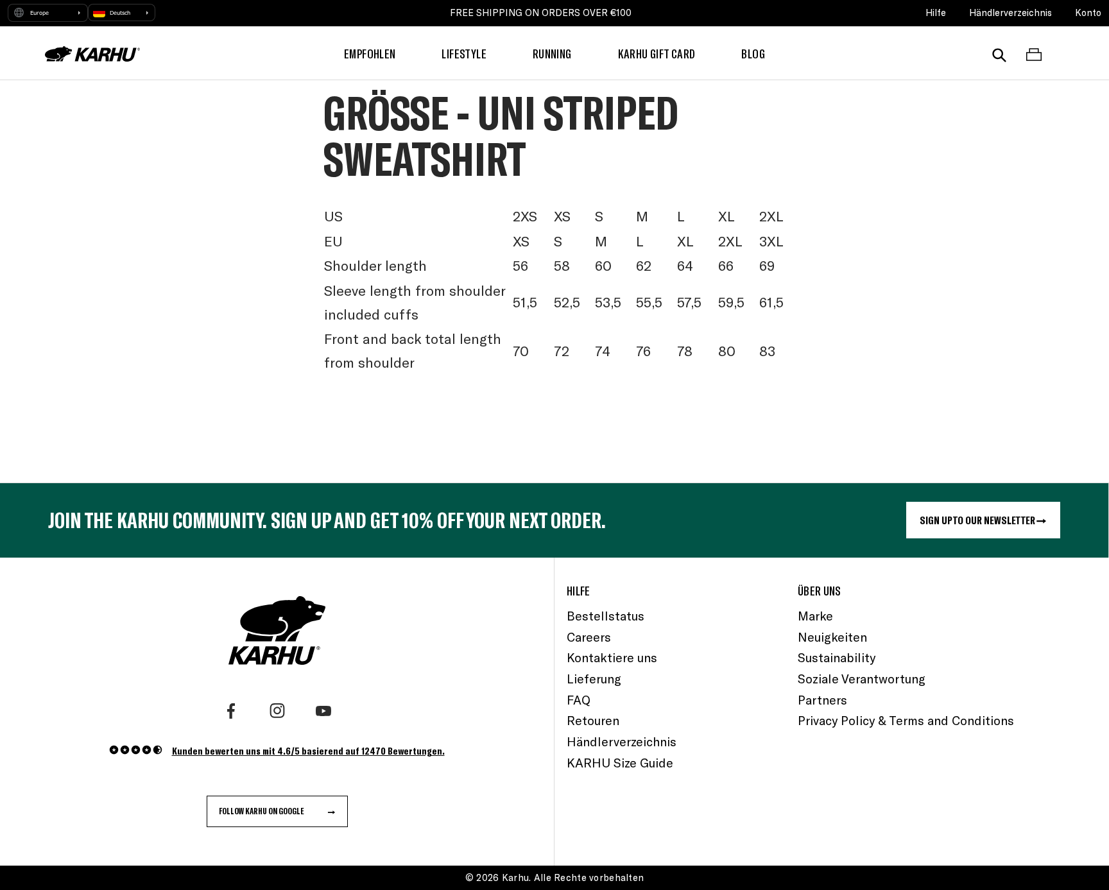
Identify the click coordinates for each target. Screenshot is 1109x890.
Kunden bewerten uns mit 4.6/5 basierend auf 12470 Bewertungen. (308, 750)
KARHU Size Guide (620, 762)
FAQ (578, 699)
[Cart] (1034, 54)
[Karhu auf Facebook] (231, 711)
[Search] (999, 54)
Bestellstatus (605, 615)
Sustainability (836, 657)
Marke (815, 615)
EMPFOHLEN (369, 53)
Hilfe (935, 12)
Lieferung (594, 678)
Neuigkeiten (832, 636)
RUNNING (552, 53)
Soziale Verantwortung (861, 678)
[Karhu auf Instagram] (277, 711)
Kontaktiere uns (612, 657)
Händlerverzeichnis (1010, 12)
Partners (822, 699)
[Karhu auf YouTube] (323, 711)
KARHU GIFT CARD (657, 53)
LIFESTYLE (464, 53)
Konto (1088, 12)
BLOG (753, 53)
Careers (589, 636)
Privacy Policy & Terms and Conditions (906, 720)
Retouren (593, 720)
